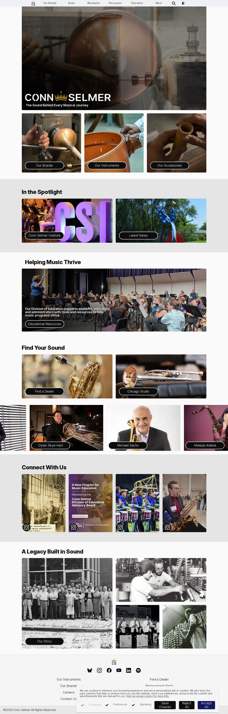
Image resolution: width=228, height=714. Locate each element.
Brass (71, 3)
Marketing (145, 704)
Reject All (186, 705)
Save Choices (165, 705)
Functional (95, 704)
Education (137, 3)
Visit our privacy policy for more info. (147, 696)
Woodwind (93, 3)
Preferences (120, 704)
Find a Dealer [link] (159, 679)
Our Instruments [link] (69, 679)
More (159, 3)
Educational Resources (44, 324)
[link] (90, 670)
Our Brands (49, 3)
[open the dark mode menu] (183, 3)
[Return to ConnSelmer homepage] (33, 3)
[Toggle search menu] (174, 3)
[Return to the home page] (114, 662)
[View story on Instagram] (44, 503)
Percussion (115, 3)
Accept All (206, 705)
